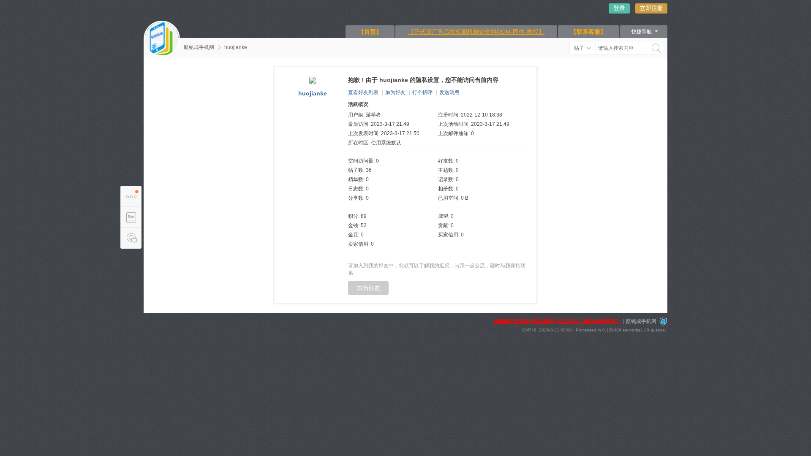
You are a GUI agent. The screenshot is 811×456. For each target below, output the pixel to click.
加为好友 (395, 92)
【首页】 (370, 31)
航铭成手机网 (199, 47)
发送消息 (449, 92)
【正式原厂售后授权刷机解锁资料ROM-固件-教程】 (476, 31)
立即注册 (651, 8)
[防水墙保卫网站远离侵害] (663, 321)
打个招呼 (422, 92)
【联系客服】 (588, 31)
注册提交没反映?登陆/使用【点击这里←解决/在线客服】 (556, 321)
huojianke (235, 47)
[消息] (131, 238)
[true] (656, 48)
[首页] (162, 39)
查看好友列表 (363, 92)
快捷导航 (641, 32)
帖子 (579, 48)
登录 (619, 8)
